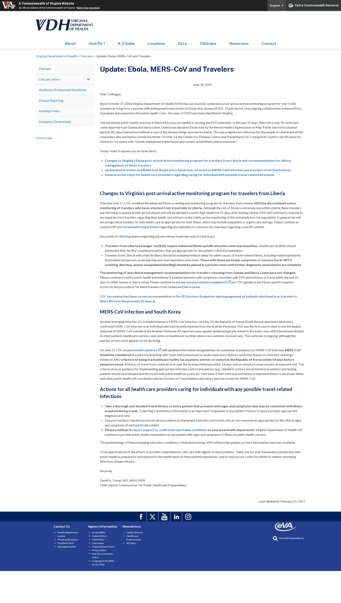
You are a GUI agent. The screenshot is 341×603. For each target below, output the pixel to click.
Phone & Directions (67, 539)
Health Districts (134, 532)
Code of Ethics (99, 535)
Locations (156, 43)
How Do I (97, 43)
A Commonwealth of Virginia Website (46, 3)
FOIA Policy (98, 539)
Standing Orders (49, 111)
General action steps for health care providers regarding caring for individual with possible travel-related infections (189, 175)
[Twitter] (153, 516)
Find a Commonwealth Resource (317, 5)
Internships (98, 543)
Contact (269, 43)
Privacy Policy (99, 550)
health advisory (146, 350)
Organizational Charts (103, 546)
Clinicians (65, 25)
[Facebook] (141, 516)
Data (182, 43)
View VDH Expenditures (291, 538)
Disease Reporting (51, 100)
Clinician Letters (49, 79)
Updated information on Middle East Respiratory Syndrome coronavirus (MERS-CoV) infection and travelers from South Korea (198, 170)
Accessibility (98, 532)
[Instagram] (188, 516)
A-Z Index (126, 43)
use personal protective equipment (201, 282)
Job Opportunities (66, 546)
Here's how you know (88, 8)
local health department (141, 227)
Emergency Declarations (55, 121)
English (277, 5)
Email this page (44, 138)
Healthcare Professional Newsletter (62, 90)
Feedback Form (65, 543)
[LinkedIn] (176, 516)
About (70, 43)
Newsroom (239, 43)
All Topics (131, 543)
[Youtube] (164, 516)
